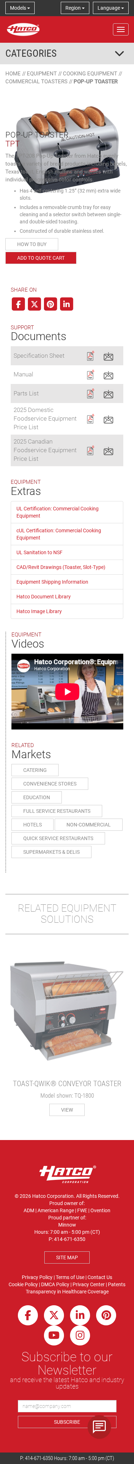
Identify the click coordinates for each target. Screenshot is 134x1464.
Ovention (100, 1210)
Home (13, 73)
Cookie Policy (23, 1284)
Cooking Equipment (90, 73)
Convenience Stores (49, 784)
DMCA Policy (55, 1284)
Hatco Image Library (39, 611)
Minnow (67, 1225)
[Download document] (90, 355)
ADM (29, 1210)
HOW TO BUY (31, 244)
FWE (82, 1210)
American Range (56, 1210)
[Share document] (108, 355)
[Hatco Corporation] (23, 29)
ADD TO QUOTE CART (41, 258)
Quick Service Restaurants (58, 838)
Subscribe (67, 1422)
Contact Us (100, 1277)
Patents (116, 1284)
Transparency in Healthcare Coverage (67, 1291)
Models (18, 8)
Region (73, 8)
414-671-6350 (39, 1458)
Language (109, 8)
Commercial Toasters (36, 81)
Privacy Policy (37, 1277)
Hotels (32, 825)
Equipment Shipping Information (52, 582)
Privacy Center (89, 1284)
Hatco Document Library (43, 596)
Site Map (67, 1257)
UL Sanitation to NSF (39, 552)
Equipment (42, 73)
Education (36, 797)
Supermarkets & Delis (51, 852)
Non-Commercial (88, 825)
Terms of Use (70, 1277)
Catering (35, 770)
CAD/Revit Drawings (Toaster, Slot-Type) (60, 567)
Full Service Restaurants (56, 811)
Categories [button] (31, 53)
